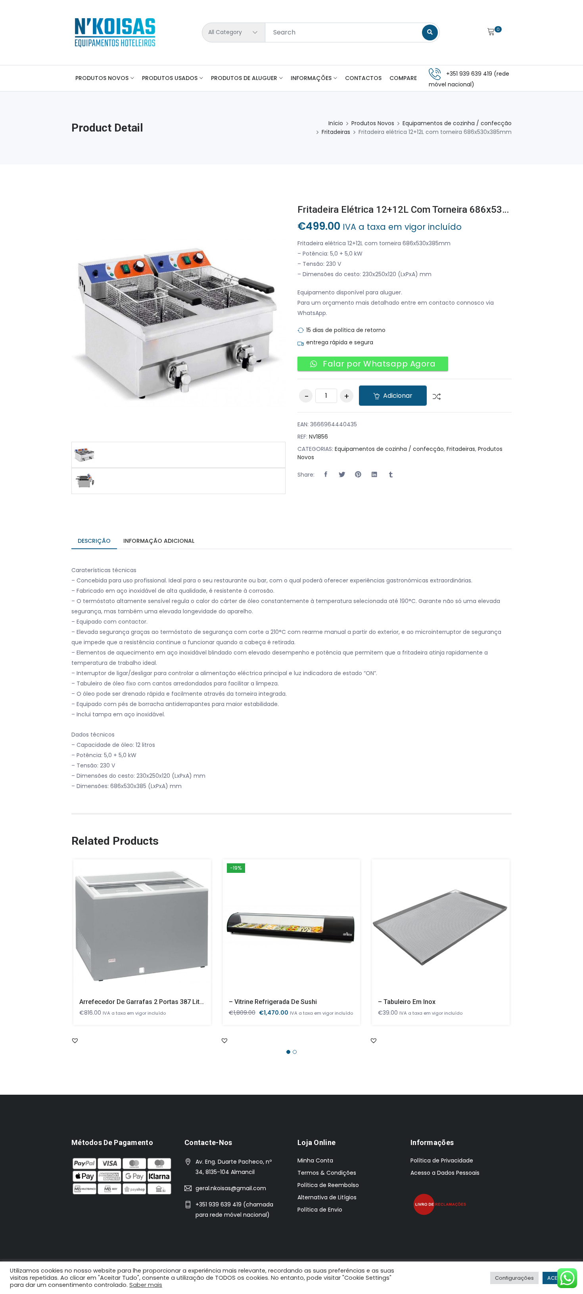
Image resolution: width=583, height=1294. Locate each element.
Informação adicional (158, 541)
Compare (403, 78)
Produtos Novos (101, 78)
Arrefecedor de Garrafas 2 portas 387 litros (144, 1002)
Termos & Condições (326, 1173)
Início (335, 123)
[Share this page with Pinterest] (358, 475)
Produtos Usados (170, 78)
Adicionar (397, 395)
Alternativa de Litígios (327, 1197)
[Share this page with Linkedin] (374, 475)
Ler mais (429, 931)
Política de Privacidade (441, 1160)
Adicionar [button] (130, 931)
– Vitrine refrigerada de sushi (273, 1002)
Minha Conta (315, 1160)
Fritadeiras (336, 132)
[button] (325, 475)
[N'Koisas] (115, 32)
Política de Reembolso (328, 1185)
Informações (311, 78)
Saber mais (145, 1284)
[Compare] (434, 396)
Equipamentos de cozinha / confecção (457, 123)
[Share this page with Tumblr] (391, 475)
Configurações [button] (514, 1278)
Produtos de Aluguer (244, 78)
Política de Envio (319, 1210)
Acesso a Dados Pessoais (444, 1173)
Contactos (363, 78)
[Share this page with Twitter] (342, 475)
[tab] (94, 541)
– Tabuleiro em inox (406, 1002)
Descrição (94, 541)
